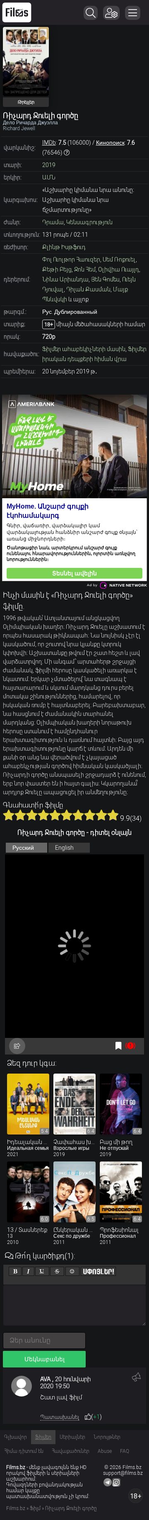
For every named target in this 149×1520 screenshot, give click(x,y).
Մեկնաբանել (44, 1359)
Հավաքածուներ (70, 1451)
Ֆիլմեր (43, 1437)
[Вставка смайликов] (72, 1271)
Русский (23, 847)
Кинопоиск (110, 142)
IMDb (49, 142)
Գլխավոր (15, 1437)
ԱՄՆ (48, 177)
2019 (48, 165)
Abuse (105, 1451)
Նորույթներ (107, 1437)
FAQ (124, 1451)
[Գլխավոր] (16, 12)
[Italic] (28, 1271)
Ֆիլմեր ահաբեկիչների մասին (83, 349)
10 (113, 815)
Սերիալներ (72, 1437)
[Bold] (15, 1271)
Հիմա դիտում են (23, 1451)
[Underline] (42, 1271)
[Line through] (57, 1271)
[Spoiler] (98, 1271)
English (64, 847)
